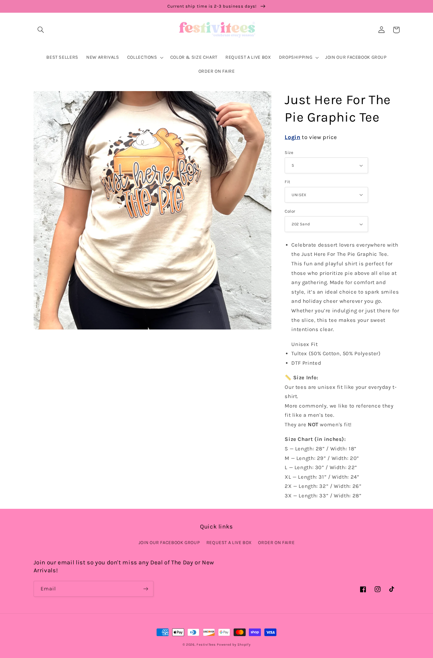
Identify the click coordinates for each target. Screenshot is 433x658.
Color (290, 211)
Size (289, 152)
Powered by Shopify (233, 644)
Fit (287, 181)
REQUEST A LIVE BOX (229, 542)
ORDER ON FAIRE (276, 542)
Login (292, 137)
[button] (41, 30)
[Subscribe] (145, 588)
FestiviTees (206, 644)
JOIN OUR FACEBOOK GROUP (169, 542)
